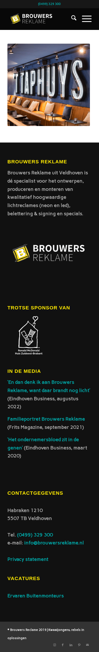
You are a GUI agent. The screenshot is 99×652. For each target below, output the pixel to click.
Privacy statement (27, 559)
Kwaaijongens (59, 630)
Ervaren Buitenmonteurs (35, 596)
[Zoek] (71, 19)
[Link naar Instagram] (54, 645)
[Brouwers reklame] (41, 19)
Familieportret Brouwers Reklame (46, 419)
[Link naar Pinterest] (79, 645)
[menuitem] (71, 19)
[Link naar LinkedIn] (71, 645)
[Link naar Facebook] (63, 645)
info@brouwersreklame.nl (54, 543)
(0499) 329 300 (35, 535)
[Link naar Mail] (87, 645)
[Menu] (84, 19)
